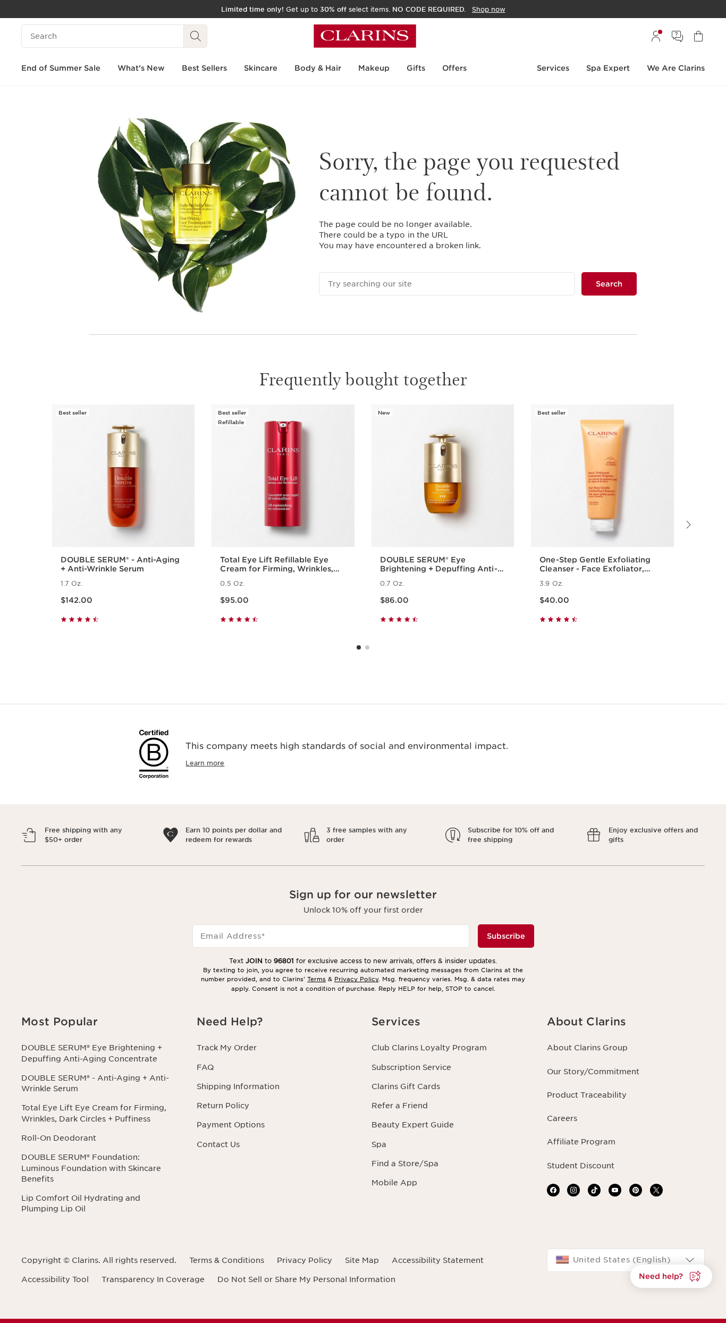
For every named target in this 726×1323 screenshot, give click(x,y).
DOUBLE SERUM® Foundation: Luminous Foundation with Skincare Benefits (91, 1168)
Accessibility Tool (55, 1279)
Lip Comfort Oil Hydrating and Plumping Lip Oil (80, 1203)
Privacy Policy (356, 979)
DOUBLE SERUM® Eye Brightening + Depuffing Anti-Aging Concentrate (91, 1053)
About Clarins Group (587, 1047)
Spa (379, 1144)
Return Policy (223, 1105)
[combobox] (626, 1260)
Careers (562, 1118)
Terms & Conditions (226, 1260)
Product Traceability (587, 1095)
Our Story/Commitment (593, 1071)
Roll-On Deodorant (58, 1138)
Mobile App (394, 1182)
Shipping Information (238, 1086)
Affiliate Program (581, 1141)
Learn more (204, 763)
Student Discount (580, 1165)
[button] (100, 1022)
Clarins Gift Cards (406, 1086)
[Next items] (687, 524)
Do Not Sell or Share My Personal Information (306, 1279)
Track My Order (227, 1047)
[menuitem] (655, 36)
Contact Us (218, 1144)
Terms (316, 979)
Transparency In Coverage (153, 1279)
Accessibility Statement (438, 1260)
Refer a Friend (400, 1105)
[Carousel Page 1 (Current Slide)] (359, 647)
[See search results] (195, 36)
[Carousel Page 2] (367, 647)
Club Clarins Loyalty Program (429, 1047)
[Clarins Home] (364, 36)
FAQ (205, 1067)
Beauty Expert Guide (413, 1124)
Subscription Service (411, 1067)
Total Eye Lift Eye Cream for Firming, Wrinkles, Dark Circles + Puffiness (93, 1113)
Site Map (362, 1260)
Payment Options (231, 1124)
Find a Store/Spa (405, 1163)
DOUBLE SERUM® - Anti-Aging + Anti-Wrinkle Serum (95, 1083)
